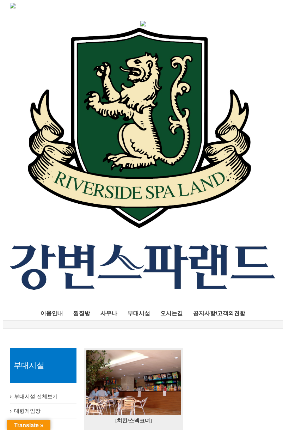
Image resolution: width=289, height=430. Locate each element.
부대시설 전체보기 (36, 396)
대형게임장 (27, 411)
